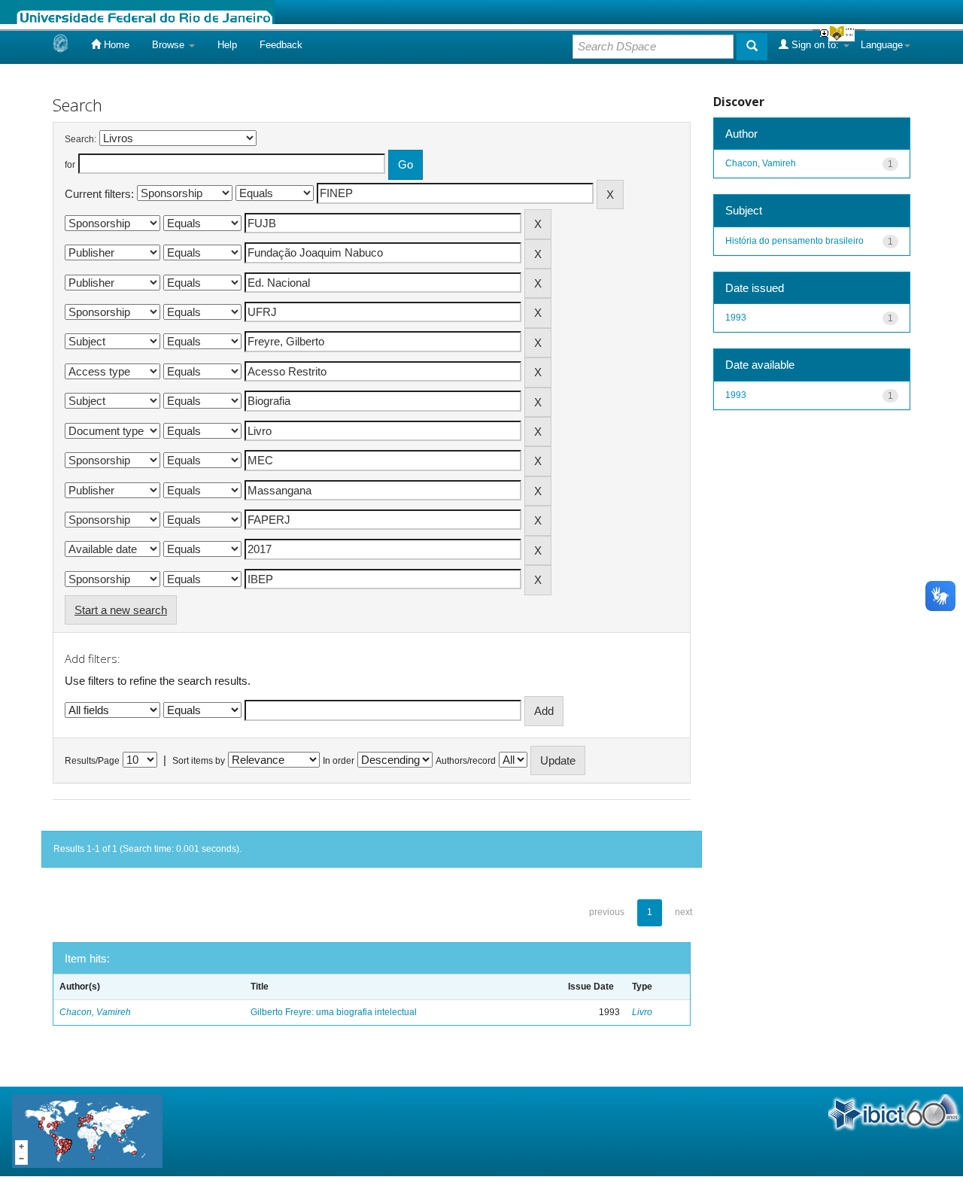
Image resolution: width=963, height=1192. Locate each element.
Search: (80, 139)
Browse (169, 44)
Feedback (281, 44)
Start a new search (120, 610)
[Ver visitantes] (87, 1130)
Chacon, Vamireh (95, 1012)
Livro (642, 1012)
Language (882, 44)
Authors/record (466, 761)
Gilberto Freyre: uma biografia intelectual (334, 1012)
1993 (735, 317)
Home (115, 44)
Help (227, 44)
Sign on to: (815, 44)
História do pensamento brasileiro (794, 241)
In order (338, 761)
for (70, 165)
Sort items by (198, 761)
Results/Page (92, 761)
